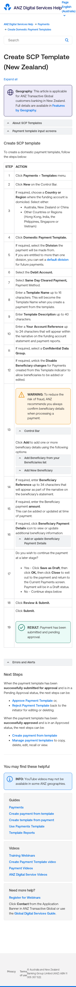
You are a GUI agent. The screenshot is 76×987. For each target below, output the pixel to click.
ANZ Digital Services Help (18, 24)
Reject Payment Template (30, 705)
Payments (43, 24)
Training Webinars (22, 855)
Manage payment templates (32, 740)
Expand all (11, 79)
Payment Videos (21, 868)
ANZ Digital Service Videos (28, 874)
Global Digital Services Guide (35, 913)
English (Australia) (68, 9)
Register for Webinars (25, 897)
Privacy (11, 971)
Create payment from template (34, 735)
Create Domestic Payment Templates (29, 29)
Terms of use (23, 973)
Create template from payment (31, 820)
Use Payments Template (27, 826)
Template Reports (22, 832)
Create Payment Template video (32, 862)
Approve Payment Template (32, 700)
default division (58, 259)
